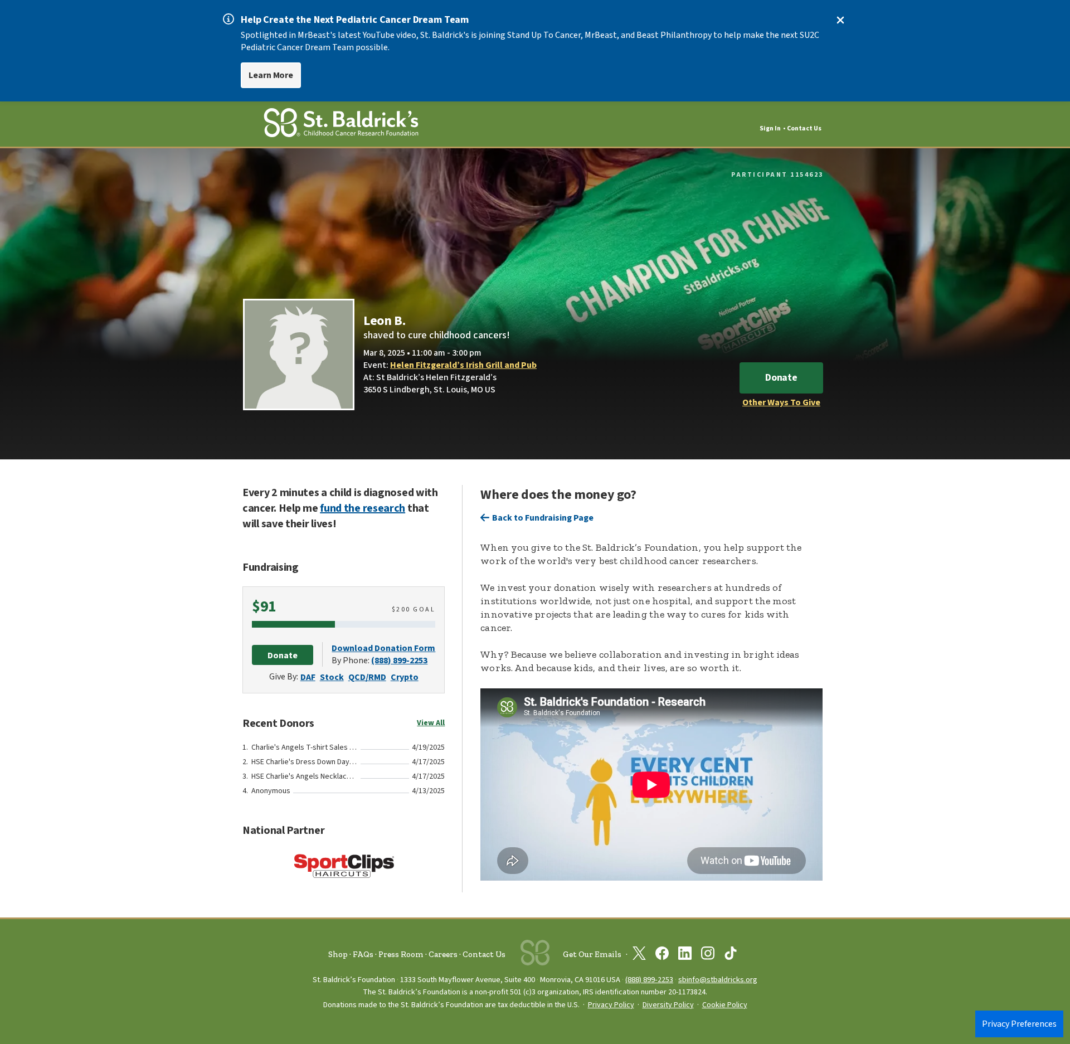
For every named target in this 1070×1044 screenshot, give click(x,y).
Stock (332, 677)
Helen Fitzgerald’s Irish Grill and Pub (463, 365)
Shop (338, 954)
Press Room (401, 954)
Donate (781, 378)
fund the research (362, 508)
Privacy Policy (611, 1005)
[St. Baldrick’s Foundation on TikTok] (730, 955)
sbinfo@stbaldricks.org (717, 979)
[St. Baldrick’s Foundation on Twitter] (639, 955)
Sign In (770, 128)
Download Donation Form (383, 648)
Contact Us (804, 128)
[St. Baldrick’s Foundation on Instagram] (707, 955)
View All (431, 723)
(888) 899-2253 (399, 660)
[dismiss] (840, 20)
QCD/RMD (367, 677)
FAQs (363, 954)
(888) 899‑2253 (649, 979)
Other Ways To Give (781, 402)
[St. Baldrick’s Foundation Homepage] (341, 124)
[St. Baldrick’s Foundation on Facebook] (662, 955)
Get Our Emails (592, 954)
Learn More (271, 75)
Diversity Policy (668, 1005)
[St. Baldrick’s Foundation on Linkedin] (685, 955)
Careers (443, 954)
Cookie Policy (724, 1005)
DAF (307, 677)
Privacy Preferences (1019, 1024)
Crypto (405, 677)
